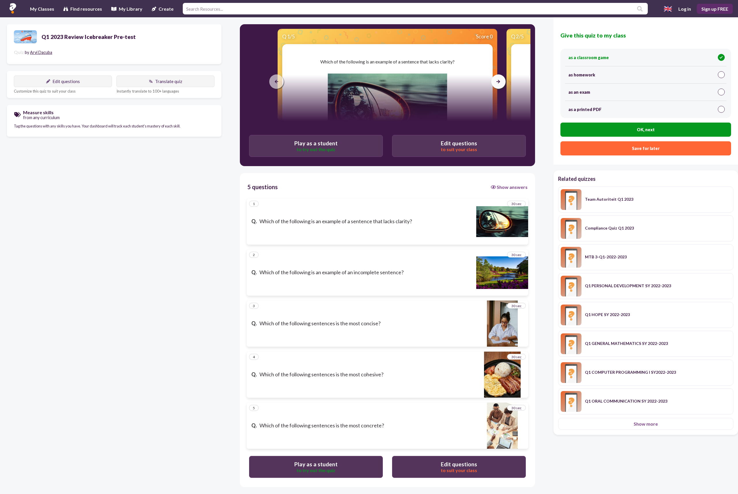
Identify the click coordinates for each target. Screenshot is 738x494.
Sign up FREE (714, 9)
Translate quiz (168, 81)
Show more (646, 424)
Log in (684, 9)
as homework (581, 74)
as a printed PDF (585, 109)
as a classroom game (588, 57)
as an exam (579, 92)
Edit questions (66, 81)
